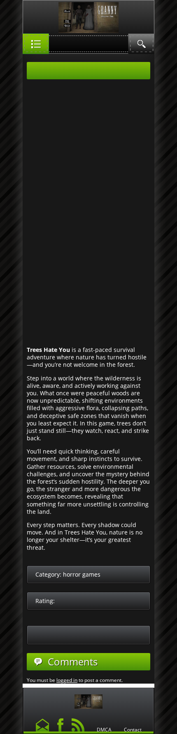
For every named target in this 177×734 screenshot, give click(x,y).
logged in (66, 680)
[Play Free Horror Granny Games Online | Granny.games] (88, 699)
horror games (81, 574)
